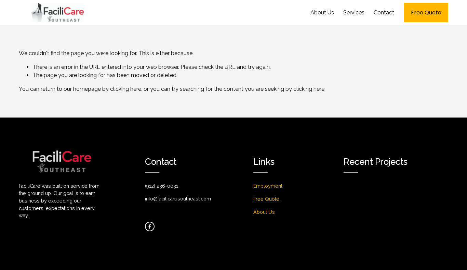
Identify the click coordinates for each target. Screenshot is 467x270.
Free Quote (426, 12)
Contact (384, 12)
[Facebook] (150, 226)
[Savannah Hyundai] (401, 201)
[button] (400, 185)
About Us (322, 12)
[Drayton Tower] (378, 199)
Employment (267, 186)
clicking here (125, 89)
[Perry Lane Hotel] (355, 201)
